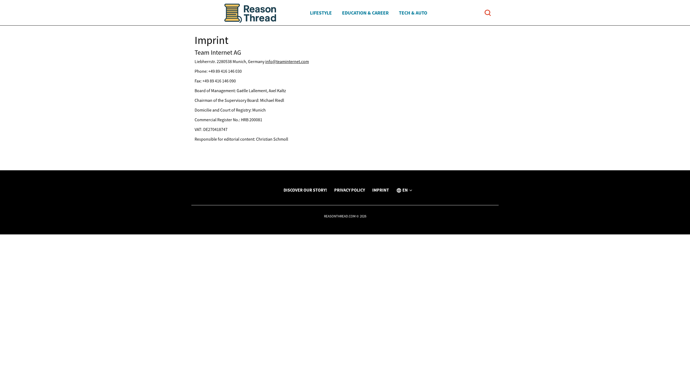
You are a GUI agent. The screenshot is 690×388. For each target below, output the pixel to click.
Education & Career (365, 13)
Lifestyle (321, 13)
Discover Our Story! (305, 190)
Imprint (380, 190)
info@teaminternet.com (287, 61)
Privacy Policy (349, 190)
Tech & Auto (413, 13)
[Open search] (488, 12)
